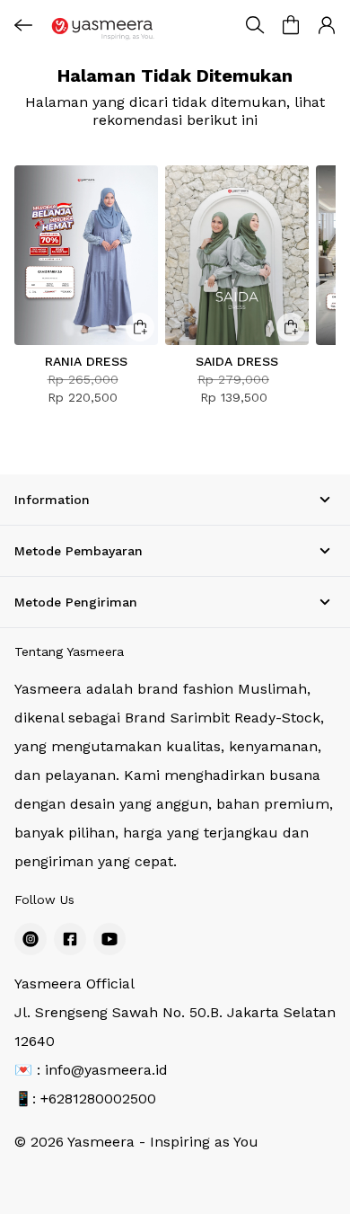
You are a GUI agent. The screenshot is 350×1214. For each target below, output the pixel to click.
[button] (291, 25)
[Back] (23, 25)
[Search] (255, 25)
